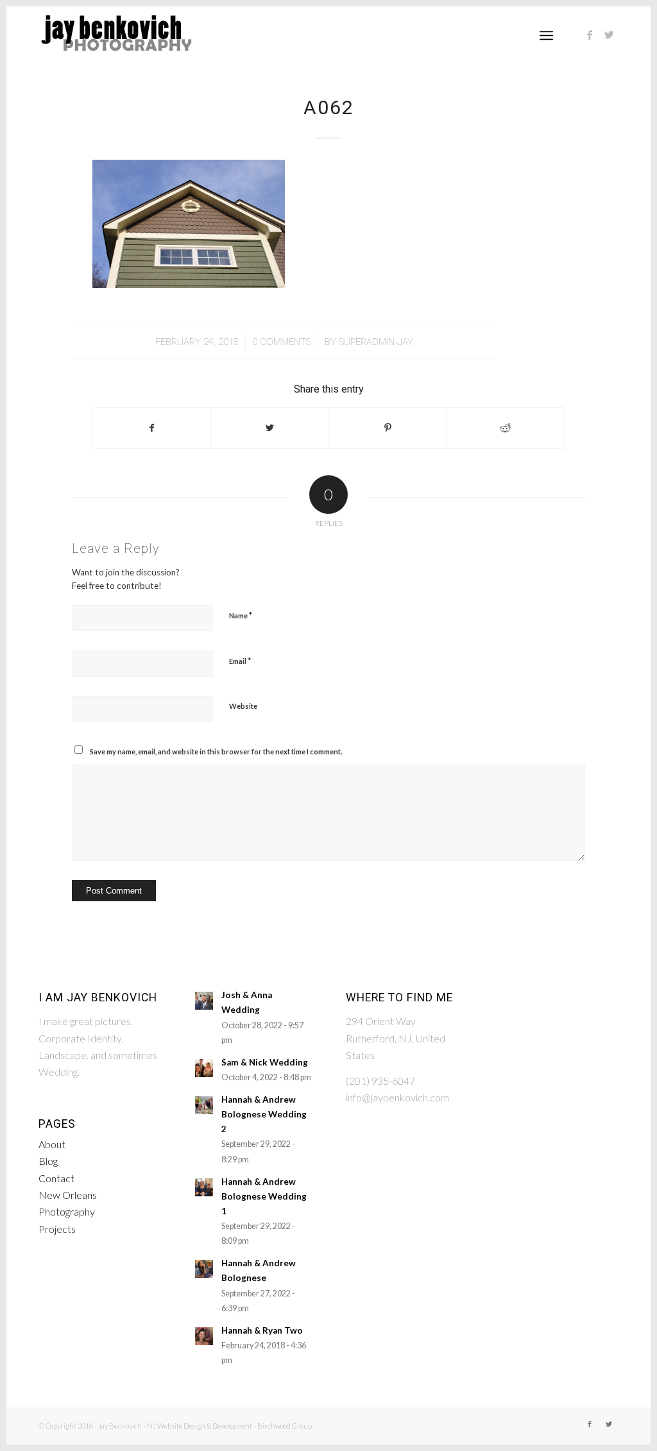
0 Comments (281, 342)
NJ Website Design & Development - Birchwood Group (229, 1425)
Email (240, 661)
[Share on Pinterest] (388, 428)
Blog (48, 1161)
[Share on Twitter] (270, 428)
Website (243, 706)
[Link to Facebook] (589, 34)
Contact (56, 1178)
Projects (57, 1229)
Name (240, 615)
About (51, 1144)
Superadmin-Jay (376, 342)
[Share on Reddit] (506, 428)
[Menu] (546, 35)
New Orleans (67, 1195)
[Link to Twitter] (609, 34)
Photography (66, 1211)
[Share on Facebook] (152, 428)
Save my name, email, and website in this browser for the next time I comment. (216, 751)
